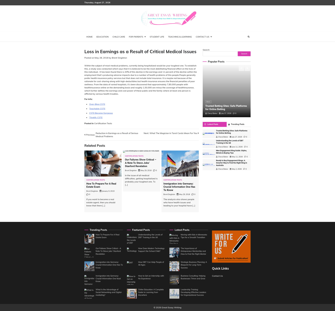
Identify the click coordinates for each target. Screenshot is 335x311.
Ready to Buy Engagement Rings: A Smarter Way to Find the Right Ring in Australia (231, 162)
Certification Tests (103, 123)
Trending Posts (237, 124)
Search (206, 49)
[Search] (249, 37)
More (208, 102)
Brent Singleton (119, 57)
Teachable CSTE (97, 108)
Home (89, 36)
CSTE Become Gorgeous (101, 113)
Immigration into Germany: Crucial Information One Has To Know (179, 187)
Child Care (119, 36)
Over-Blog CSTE (97, 104)
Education (102, 36)
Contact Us (202, 36)
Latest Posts (212, 124)
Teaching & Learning (180, 36)
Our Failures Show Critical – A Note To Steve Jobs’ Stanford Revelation (140, 163)
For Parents (136, 36)
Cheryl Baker (212, 113)
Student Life (157, 36)
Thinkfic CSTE (95, 117)
